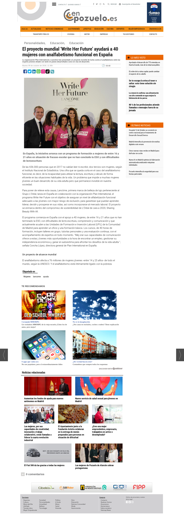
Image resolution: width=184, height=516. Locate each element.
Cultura (110, 29)
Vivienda (58, 508)
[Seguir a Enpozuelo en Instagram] (100, 4)
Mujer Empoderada (137, 29)
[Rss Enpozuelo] (103, 4)
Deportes (120, 29)
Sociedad (42, 500)
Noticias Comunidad (54, 29)
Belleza (41, 506)
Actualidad (36, 29)
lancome (37, 276)
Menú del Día (28, 504)
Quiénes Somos (106, 502)
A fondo (58, 502)
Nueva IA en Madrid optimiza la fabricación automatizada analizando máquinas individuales (144, 162)
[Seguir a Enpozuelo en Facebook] (93, 4)
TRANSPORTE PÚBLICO (41, 34)
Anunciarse (105, 504)
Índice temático (106, 508)
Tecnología (43, 508)
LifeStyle (87, 29)
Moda (73, 506)
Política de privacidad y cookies (135, 497)
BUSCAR (113, 4)
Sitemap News (106, 510)
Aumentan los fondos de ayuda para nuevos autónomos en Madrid (43, 400)
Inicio (25, 29)
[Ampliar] (71, 146)
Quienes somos (73, 5)
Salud (57, 506)
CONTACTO (153, 34)
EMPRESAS (104, 34)
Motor (57, 504)
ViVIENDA (70, 34)
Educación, (58, 43)
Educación (99, 29)
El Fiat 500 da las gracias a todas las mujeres (44, 465)
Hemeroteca (105, 506)
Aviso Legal (129, 499)
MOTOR (86, 34)
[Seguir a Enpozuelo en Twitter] (97, 4)
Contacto (62, 5)
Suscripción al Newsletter (131, 4)
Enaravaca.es (155, 29)
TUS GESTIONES (128, 34)
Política (57, 500)
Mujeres (27, 276)
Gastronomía (74, 29)
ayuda (46, 276)
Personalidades (44, 502)
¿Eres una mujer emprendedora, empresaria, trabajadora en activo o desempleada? (104, 430)
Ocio (72, 500)
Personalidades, (35, 43)
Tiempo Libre (28, 508)
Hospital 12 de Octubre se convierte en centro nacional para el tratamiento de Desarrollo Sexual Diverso (143, 132)
